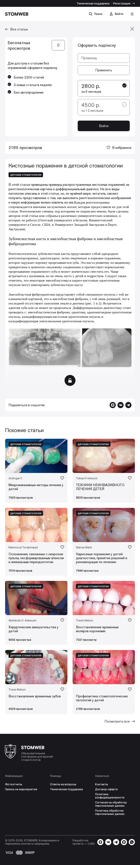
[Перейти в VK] (120, 405)
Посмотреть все (117, 721)
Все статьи (19, 29)
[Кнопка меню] (132, 14)
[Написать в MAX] (124, 842)
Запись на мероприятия (21, 789)
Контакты (101, 784)
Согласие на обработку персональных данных (111, 804)
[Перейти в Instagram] (113, 405)
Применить (103, 70)
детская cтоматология (25, 174)
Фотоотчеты (13, 784)
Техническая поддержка (93, 3)
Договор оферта (106, 789)
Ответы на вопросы (63, 784)
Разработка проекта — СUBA (84, 842)
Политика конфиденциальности (109, 796)
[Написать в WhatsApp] (132, 842)
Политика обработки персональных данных (109, 812)
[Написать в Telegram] (128, 405)
